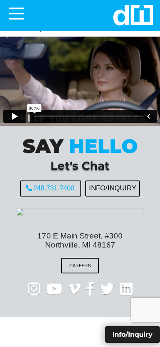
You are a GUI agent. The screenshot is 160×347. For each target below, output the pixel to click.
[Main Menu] (16, 13)
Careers (80, 265)
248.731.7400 (53, 188)
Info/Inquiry (112, 188)
